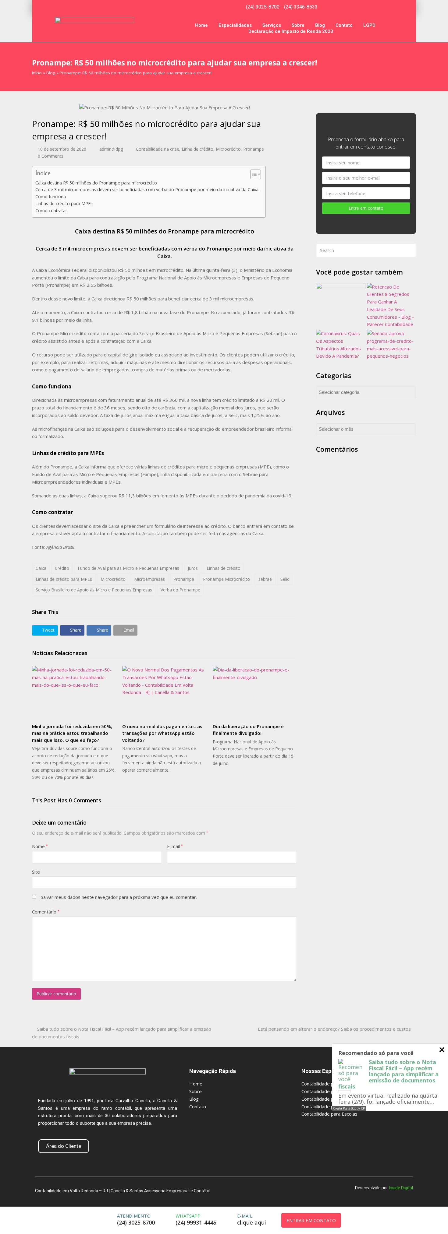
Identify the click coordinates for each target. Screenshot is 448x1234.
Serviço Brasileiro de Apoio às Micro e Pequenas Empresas (94, 590)
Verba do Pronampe (180, 590)
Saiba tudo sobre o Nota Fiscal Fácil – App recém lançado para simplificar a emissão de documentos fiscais (388, 1074)
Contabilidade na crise (157, 149)
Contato (344, 25)
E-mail (175, 846)
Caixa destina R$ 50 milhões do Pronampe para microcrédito (96, 183)
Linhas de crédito (223, 568)
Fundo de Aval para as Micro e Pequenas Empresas (128, 568)
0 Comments (50, 156)
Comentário (45, 912)
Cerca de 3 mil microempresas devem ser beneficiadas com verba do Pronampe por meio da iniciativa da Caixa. (147, 189)
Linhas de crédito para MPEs (64, 203)
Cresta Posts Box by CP (349, 1108)
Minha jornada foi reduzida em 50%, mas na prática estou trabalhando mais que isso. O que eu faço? (72, 733)
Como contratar (51, 210)
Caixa (41, 568)
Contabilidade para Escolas (329, 1114)
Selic (284, 579)
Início (37, 72)
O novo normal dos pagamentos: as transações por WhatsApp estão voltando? (162, 733)
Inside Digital (401, 1187)
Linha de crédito (197, 149)
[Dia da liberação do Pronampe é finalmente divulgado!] (255, 692)
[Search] (366, 250)
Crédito (62, 568)
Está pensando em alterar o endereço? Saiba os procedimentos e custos (334, 1029)
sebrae (265, 579)
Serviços (271, 25)
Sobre (298, 25)
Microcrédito (228, 149)
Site (36, 872)
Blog (320, 25)
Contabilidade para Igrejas (329, 1084)
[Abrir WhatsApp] (430, 1218)
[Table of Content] (255, 174)
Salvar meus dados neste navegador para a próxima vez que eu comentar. (119, 897)
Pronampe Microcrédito (226, 579)
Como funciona (50, 196)
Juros (193, 568)
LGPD (369, 25)
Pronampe (253, 149)
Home (201, 25)
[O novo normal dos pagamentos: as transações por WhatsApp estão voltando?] (164, 692)
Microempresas (149, 579)
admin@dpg (111, 149)
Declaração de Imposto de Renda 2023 (290, 31)
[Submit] (410, 250)
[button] (45, 630)
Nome (40, 846)
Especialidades (235, 25)
